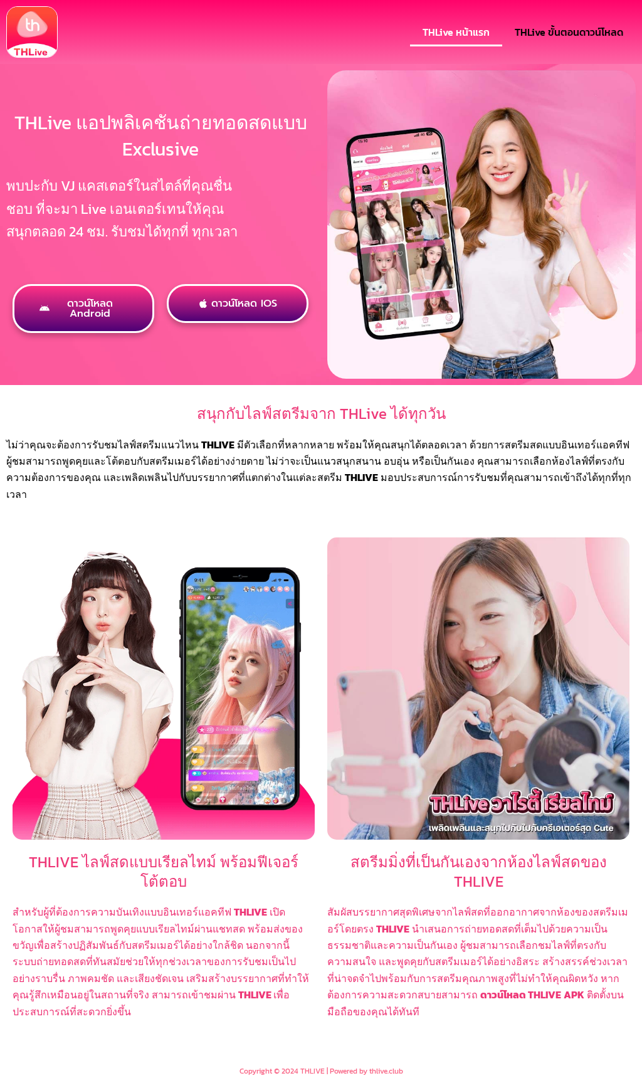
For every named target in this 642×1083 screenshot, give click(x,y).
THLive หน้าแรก (456, 32)
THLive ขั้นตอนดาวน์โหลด (569, 32)
